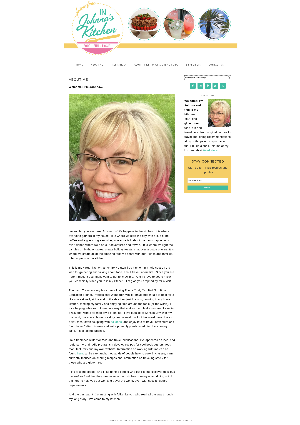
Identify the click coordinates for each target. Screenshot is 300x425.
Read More (210, 150)
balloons (116, 321)
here (80, 353)
